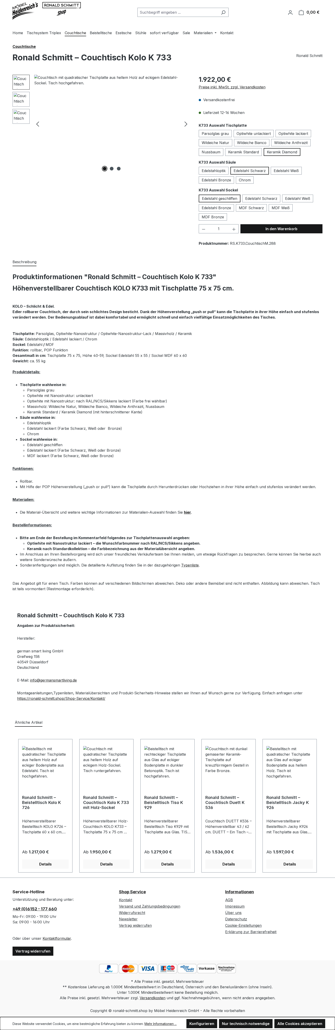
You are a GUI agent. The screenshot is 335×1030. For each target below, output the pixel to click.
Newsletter (128, 919)
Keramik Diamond (282, 152)
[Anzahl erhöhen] (234, 228)
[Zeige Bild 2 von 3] (111, 168)
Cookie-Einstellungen (243, 925)
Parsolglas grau (215, 133)
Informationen (239, 891)
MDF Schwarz (251, 208)
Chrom (245, 180)
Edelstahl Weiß (286, 170)
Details (45, 864)
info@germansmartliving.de (53, 680)
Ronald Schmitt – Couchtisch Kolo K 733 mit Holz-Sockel (106, 802)
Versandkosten (152, 998)
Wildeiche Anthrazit (291, 142)
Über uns (233, 912)
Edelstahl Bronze (216, 180)
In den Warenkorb (281, 229)
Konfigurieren (201, 1023)
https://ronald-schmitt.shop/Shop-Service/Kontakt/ (61, 698)
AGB (229, 900)
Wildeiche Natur (215, 142)
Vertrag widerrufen (32, 951)
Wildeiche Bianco (251, 142)
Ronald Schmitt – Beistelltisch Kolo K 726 (41, 802)
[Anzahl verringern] (203, 228)
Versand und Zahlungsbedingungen (149, 906)
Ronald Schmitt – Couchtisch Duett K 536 (225, 802)
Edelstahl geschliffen (219, 198)
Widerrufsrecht (132, 912)
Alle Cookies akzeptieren (299, 1023)
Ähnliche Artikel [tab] (28, 722)
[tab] (24, 262)
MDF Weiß (281, 208)
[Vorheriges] (37, 123)
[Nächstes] (186, 123)
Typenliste (190, 565)
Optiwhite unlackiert (254, 133)
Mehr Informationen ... (160, 1024)
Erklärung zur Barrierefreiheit (250, 932)
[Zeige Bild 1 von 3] (104, 168)
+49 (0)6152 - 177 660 (35, 908)
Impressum (235, 906)
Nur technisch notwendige (246, 1023)
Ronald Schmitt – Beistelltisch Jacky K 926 (287, 802)
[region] (101, 124)
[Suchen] (223, 12)
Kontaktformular (57, 938)
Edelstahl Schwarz (250, 170)
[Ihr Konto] (290, 12)
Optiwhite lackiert (293, 133)
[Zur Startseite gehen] (47, 11)
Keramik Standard (243, 152)
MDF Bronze (213, 217)
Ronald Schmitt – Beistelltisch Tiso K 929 (163, 802)
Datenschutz (236, 919)
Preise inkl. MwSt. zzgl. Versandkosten (232, 87)
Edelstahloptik (214, 170)
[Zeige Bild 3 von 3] (119, 168)
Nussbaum (211, 152)
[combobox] (177, 12)
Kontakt (125, 900)
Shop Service (132, 891)
